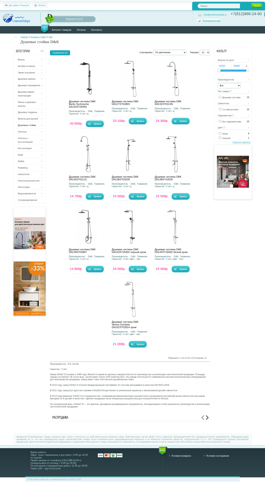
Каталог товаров (61, 29)
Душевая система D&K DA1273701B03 (125, 102)
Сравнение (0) (60, 53)
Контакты (96, 29)
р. (247, 66)
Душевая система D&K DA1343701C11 (82, 178)
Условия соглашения (217, 455)
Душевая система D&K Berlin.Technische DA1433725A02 (82, 104)
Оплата (42, 5)
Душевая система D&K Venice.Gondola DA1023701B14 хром (125, 325)
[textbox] (219, 5)
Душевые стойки (38, 37)
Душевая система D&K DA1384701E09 (125, 178)
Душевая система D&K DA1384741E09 (168, 178)
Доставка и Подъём (19, 5)
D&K (50, 37)
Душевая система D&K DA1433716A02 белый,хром (171, 250)
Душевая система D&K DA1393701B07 (82, 250)
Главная (24, 37)
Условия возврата (181, 455)
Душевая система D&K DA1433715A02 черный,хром (129, 250)
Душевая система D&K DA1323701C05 (168, 102)
